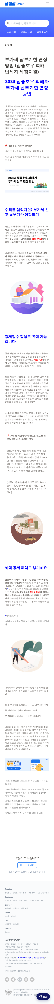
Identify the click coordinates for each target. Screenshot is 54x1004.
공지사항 (11, 32)
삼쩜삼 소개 (26, 32)
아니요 (31, 865)
